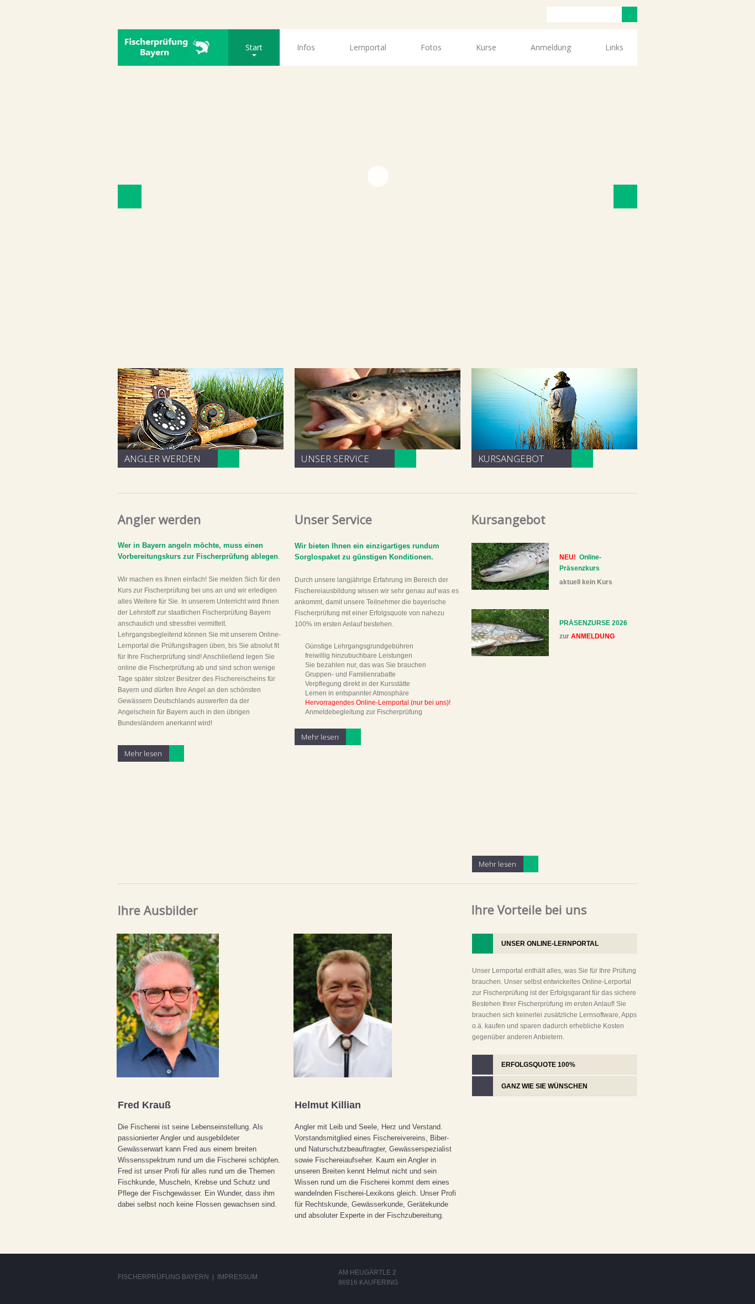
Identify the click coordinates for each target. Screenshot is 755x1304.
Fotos (431, 47)
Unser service (335, 458)
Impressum (237, 1277)
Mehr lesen (143, 753)
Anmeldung (551, 47)
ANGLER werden (162, 458)
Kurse (486, 47)
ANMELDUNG (593, 636)
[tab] (554, 944)
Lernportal (367, 47)
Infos (306, 47)
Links (614, 47)
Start (245, 54)
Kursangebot (511, 458)
